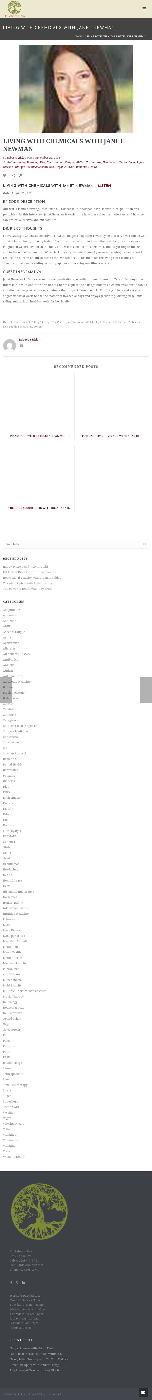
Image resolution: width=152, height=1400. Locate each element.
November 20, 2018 (47, 157)
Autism (8, 670)
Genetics (9, 841)
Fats (5, 819)
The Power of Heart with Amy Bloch (27, 588)
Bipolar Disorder (14, 692)
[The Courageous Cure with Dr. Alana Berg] (40, 474)
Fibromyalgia (12, 830)
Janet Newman (75, 322)
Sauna (7, 1068)
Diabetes (9, 781)
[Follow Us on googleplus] (17, 1283)
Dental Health (12, 764)
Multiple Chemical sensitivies (109, 322)
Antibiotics (10, 659)
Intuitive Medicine (16, 913)
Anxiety (8, 665)
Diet (42, 162)
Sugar (7, 1096)
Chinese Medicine (15, 731)
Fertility (8, 825)
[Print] (22, 175)
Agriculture (11, 643)
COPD (6, 748)
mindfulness (12, 974)
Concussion (11, 742)
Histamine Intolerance (18, 891)
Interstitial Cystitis (16, 908)
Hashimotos (93, 162)
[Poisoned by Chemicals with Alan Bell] (113, 402)
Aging (7, 637)
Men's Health (12, 952)
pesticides (134, 322)
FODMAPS (9, 836)
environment (22, 322)
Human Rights (13, 902)
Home (79, 36)
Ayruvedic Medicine (17, 681)
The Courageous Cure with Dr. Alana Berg (41, 508)
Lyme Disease (12, 930)
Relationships (12, 1062)
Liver (131, 162)
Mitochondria (12, 980)
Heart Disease (12, 880)
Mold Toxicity (12, 985)
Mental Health (13, 957)
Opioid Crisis (12, 1018)
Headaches (110, 162)
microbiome (11, 968)
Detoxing (32, 162)
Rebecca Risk (15, 157)
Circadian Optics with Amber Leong (27, 583)
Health (122, 162)
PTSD (6, 1057)
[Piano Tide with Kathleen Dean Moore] (40, 402)
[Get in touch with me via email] (21, 346)
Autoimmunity (16, 162)
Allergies (9, 648)
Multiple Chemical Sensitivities (34, 166)
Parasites (9, 1046)
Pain (6, 1035)
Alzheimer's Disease (17, 654)
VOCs (70, 166)
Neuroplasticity (13, 1007)
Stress (7, 1090)
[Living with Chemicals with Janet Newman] (76, 89)
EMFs (6, 792)
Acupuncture (12, 609)
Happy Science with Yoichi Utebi (25, 566)
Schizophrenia (13, 1073)
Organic (60, 166)
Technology (11, 1107)
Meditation (10, 946)
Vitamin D (10, 1134)
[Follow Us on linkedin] (23, 1283)
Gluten (7, 847)
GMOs (80, 162)
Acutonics (10, 615)
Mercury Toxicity (15, 963)
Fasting (8, 808)
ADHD (7, 626)
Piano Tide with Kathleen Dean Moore (40, 436)
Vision (7, 1129)
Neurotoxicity (12, 1013)
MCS (88, 322)
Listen (104, 186)
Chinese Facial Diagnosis (20, 725)
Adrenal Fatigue (14, 632)
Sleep (6, 1079)
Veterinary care (13, 1123)
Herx (6, 886)
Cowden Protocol (14, 753)
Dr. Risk (8, 322)
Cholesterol (11, 736)
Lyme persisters (14, 935)
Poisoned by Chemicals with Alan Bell (112, 436)
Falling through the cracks (48, 322)
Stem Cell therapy (15, 1084)
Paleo (6, 1040)
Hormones (10, 897)
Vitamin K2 (10, 1140)
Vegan (7, 1118)
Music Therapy (13, 996)
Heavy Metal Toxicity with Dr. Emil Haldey (32, 577)
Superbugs (10, 1101)
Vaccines (9, 1112)
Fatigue (69, 162)
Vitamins (9, 1145)
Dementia (9, 759)
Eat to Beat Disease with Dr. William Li (29, 572)
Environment (55, 162)
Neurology (10, 1002)
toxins (37, 326)
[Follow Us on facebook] (11, 1283)
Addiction (9, 620)
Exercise (8, 803)
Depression (11, 770)
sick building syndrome (17, 326)
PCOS (6, 1051)
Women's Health (86, 166)
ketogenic (9, 919)
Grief (6, 858)
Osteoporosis (12, 1029)
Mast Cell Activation (16, 941)
